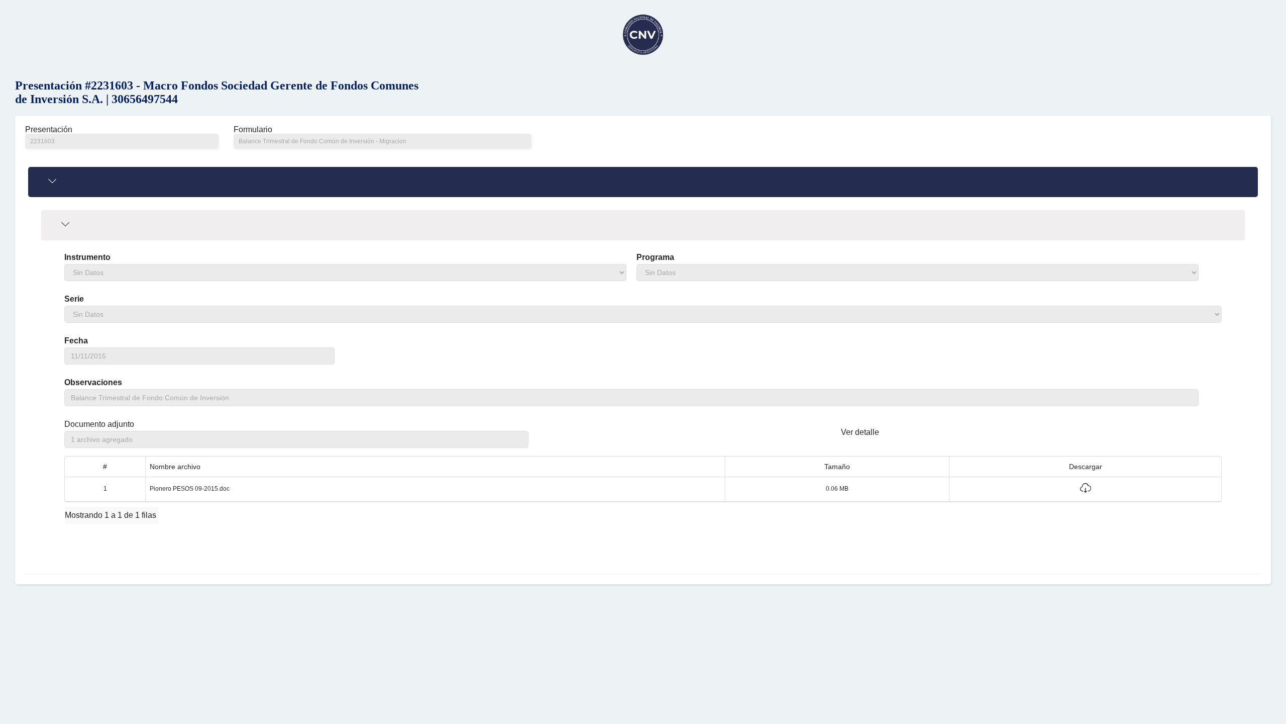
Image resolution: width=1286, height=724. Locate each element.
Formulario (253, 130)
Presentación (48, 130)
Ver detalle (860, 432)
